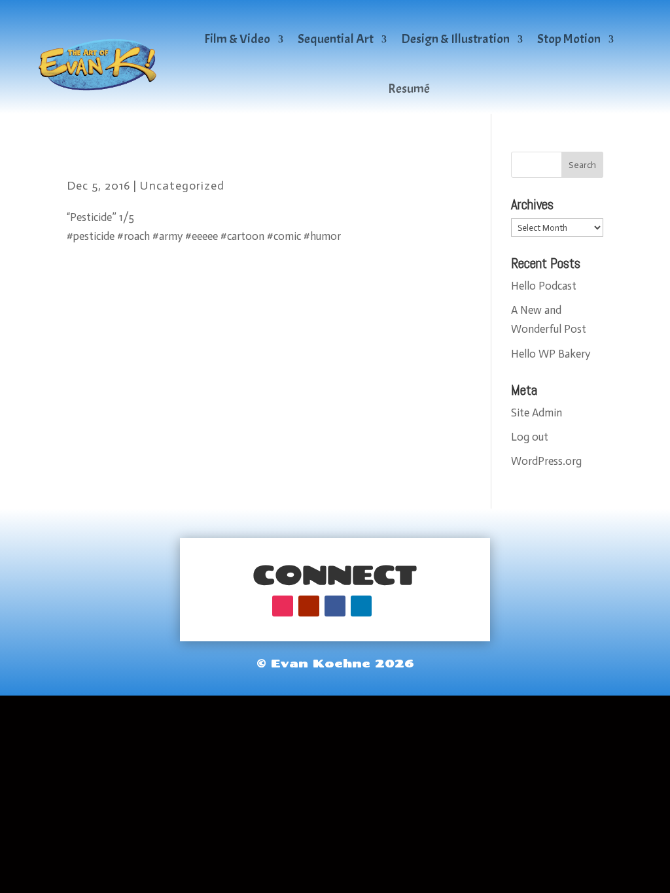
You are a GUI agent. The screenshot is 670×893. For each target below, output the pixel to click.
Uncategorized (182, 185)
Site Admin (536, 412)
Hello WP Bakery (550, 353)
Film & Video (237, 39)
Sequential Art (336, 39)
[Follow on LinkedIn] (361, 606)
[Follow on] (387, 606)
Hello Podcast (543, 285)
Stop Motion (569, 39)
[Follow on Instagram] (282, 606)
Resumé (409, 88)
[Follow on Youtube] (308, 606)
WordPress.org (546, 460)
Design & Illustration (455, 39)
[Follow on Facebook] (335, 606)
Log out (529, 436)
